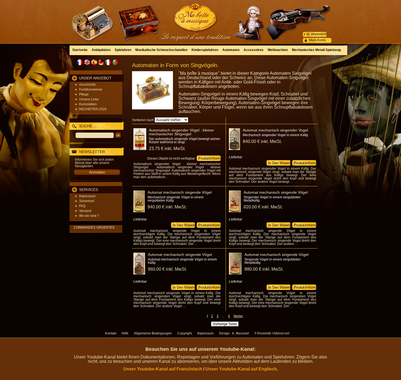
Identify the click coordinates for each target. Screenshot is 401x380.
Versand (85, 211)
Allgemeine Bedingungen (153, 333)
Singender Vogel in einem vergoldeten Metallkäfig (272, 199)
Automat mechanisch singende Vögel (180, 192)
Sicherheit (86, 201)
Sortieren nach (143, 120)
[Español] (94, 62)
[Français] (80, 62)
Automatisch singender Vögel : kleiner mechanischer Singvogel (181, 132)
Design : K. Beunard (234, 333)
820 (263, 207)
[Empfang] (200, 17)
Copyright (184, 333)
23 (167, 148)
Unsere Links (89, 99)
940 (167, 207)
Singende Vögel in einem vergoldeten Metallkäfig (272, 261)
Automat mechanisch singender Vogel (275, 130)
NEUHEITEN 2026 (93, 109)
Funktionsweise (90, 89)
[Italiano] (108, 62)
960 (167, 269)
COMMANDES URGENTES (94, 227)
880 (263, 269)
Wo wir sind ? (89, 216)
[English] (87, 62)
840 (262, 141)
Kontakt (110, 333)
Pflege (84, 94)
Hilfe (125, 333)
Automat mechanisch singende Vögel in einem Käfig (182, 261)
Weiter (238, 316)
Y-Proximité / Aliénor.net (271, 333)
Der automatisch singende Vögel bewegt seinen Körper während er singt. (184, 140)
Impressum (87, 196)
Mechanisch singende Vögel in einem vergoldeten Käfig (176, 199)
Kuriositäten (88, 104)
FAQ (82, 206)
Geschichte (87, 84)
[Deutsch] (101, 62)
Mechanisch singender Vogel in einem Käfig (275, 135)
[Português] (115, 62)
